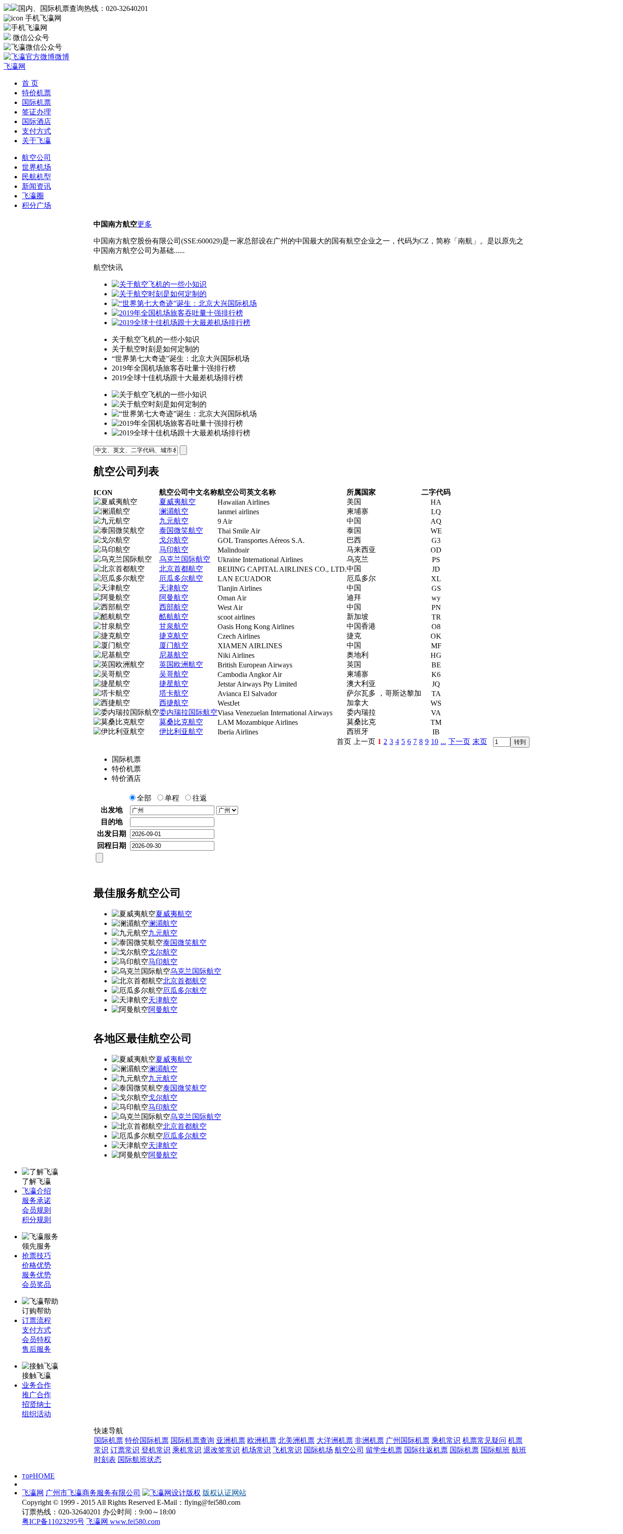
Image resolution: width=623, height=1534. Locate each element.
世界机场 (36, 167)
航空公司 (36, 157)
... (443, 741)
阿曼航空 (173, 597)
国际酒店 (36, 121)
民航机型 (36, 177)
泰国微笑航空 (181, 530)
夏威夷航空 (177, 502)
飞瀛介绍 (36, 1191)
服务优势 (36, 1275)
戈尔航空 (173, 540)
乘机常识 (446, 1440)
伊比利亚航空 (181, 731)
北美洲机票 (296, 1440)
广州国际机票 (408, 1440)
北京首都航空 (181, 569)
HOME (44, 1476)
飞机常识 (287, 1450)
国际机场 (318, 1450)
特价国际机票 (147, 1440)
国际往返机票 (426, 1450)
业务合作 (36, 1385)
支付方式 (36, 131)
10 (434, 741)
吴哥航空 (173, 674)
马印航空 (173, 549)
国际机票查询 (192, 1440)
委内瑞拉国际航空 (188, 712)
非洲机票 (369, 1440)
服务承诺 (36, 1200)
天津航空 (173, 588)
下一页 (459, 741)
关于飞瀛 (36, 141)
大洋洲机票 (335, 1440)
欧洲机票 (261, 1440)
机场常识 (256, 1450)
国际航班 (495, 1450)
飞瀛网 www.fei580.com (123, 1521)
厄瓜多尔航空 (181, 578)
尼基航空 (173, 655)
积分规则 (36, 1220)
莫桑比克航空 (181, 722)
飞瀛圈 (33, 196)
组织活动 (36, 1414)
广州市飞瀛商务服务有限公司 (93, 1493)
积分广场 (36, 205)
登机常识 (156, 1450)
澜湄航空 (173, 511)
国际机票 (36, 102)
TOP (27, 1476)
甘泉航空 (173, 626)
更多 (144, 224)
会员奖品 (36, 1284)
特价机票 (36, 93)
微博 (62, 57)
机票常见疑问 (484, 1440)
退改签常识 (221, 1450)
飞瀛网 (33, 1493)
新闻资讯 (36, 186)
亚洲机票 (230, 1440)
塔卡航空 (173, 693)
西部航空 (173, 607)
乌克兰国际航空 (184, 559)
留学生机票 (384, 1450)
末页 (479, 741)
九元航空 (173, 521)
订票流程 (36, 1320)
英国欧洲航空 (181, 664)
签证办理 (36, 112)
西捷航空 (173, 703)
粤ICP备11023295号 (53, 1521)
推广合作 (36, 1395)
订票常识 (125, 1450)
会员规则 (36, 1210)
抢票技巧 (36, 1256)
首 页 (30, 83)
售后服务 (36, 1349)
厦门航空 (173, 645)
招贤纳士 (36, 1404)
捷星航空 (173, 683)
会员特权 (36, 1339)
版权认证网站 (224, 1493)
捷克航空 (173, 636)
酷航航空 (173, 616)
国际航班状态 (139, 1459)
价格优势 (36, 1265)
